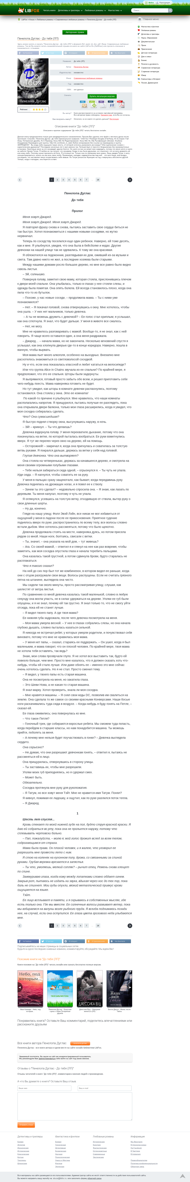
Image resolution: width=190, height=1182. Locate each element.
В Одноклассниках (98, 53)
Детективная (60, 1148)
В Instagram (73, 53)
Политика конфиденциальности (144, 1163)
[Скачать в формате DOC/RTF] (111, 107)
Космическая (60, 1151)
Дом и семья (146, 57)
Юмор (143, 75)
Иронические (23, 1148)
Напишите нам (106, 115)
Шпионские (22, 1163)
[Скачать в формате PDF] (120, 107)
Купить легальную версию (102, 96)
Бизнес (144, 60)
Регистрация (164, 3)
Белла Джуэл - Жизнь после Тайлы (119, 1010)
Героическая (60, 1145)
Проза (143, 45)
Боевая (58, 1142)
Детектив (21, 1145)
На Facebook (27, 53)
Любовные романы (94, 10)
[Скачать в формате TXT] (102, 107)
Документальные (148, 42)
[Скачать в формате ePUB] (92, 107)
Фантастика (113, 10)
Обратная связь (137, 1166)
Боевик (20, 1142)
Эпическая (59, 1166)
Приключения (146, 49)
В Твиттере (50, 53)
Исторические (23, 1151)
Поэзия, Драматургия (149, 83)
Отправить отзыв (26, 1125)
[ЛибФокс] (28, 10)
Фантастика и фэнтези (150, 27)
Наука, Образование (149, 38)
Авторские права (75, 32)
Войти (151, 3)
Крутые (20, 1157)
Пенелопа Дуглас (81, 67)
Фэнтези (58, 1163)
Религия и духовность (150, 64)
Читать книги (49, 10)
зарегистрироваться (47, 1058)
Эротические (98, 1157)
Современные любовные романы (88, 78)
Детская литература (149, 53)
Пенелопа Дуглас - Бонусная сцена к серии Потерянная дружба (60, 1011)
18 (98, 180)
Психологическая (62, 1157)
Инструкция (114, 119)
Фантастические (100, 1148)
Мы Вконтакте (120, 53)
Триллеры (21, 1160)
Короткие (97, 1145)
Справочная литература (150, 68)
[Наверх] (182, 1176)
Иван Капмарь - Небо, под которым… (30, 1010)
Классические (23, 1154)
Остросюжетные (100, 1151)
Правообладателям (139, 1160)
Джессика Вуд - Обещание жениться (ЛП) (89, 1010)
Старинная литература (150, 72)
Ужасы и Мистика (62, 1160)
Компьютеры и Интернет (150, 79)
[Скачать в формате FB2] (83, 107)
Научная (58, 1154)
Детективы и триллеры (69, 10)
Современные (99, 1154)
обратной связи (94, 1178)
